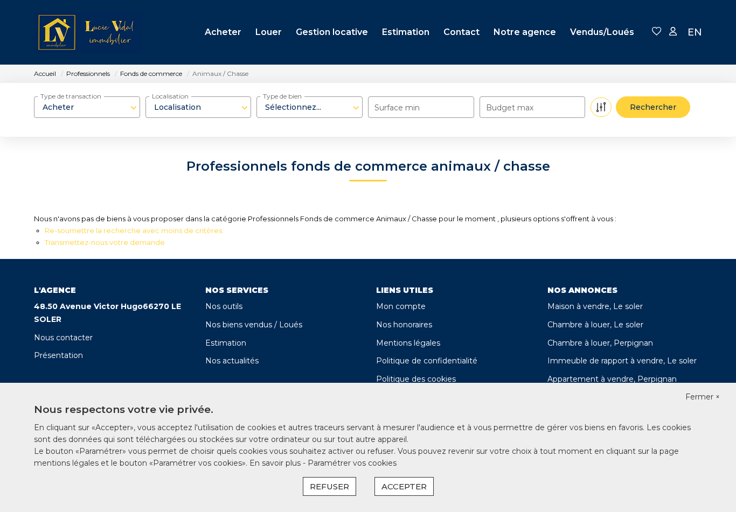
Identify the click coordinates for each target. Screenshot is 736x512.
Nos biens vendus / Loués (253, 324)
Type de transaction (70, 96)
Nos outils (223, 306)
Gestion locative (332, 32)
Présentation (58, 355)
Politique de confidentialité (426, 361)
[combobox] (87, 107)
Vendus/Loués (602, 32)
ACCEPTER (404, 486)
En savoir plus (276, 463)
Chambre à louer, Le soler (595, 324)
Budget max (509, 108)
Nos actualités (232, 361)
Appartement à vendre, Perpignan (612, 379)
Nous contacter (63, 337)
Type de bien (282, 96)
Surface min (397, 108)
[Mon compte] (673, 32)
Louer (268, 32)
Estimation (405, 32)
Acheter (223, 32)
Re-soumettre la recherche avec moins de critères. (134, 230)
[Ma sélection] (657, 32)
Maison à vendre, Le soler (595, 306)
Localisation (170, 96)
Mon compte (401, 306)
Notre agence (525, 32)
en (695, 32)
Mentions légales (408, 343)
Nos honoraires (404, 324)
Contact (461, 32)
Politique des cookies (416, 379)
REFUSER (329, 486)
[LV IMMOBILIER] (88, 32)
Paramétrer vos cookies (352, 463)
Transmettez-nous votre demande (105, 242)
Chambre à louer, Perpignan (600, 343)
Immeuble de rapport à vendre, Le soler (622, 361)
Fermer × (702, 397)
